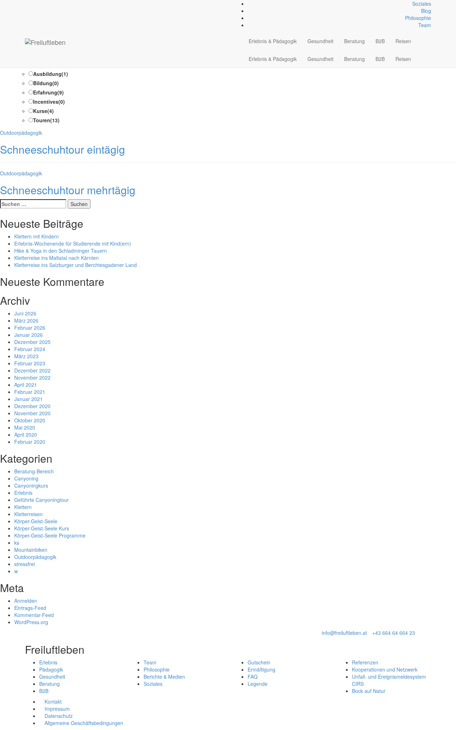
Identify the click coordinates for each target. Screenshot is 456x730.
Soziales (421, 3)
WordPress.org (31, 622)
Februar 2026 (29, 327)
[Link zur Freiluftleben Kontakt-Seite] (27, 3)
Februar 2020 (29, 441)
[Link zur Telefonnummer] (31, 3)
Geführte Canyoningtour (41, 499)
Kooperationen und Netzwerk (385, 669)
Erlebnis (23, 492)
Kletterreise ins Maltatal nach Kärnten (56, 257)
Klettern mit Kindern (36, 236)
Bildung (46, 83)
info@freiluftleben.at (344, 632)
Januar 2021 (28, 398)
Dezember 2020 (32, 406)
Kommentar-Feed (34, 614)
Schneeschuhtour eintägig (62, 149)
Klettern (23, 506)
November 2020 (32, 413)
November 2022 (32, 377)
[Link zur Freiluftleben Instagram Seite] (35, 3)
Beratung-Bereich (34, 471)
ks (16, 542)
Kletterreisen (28, 514)
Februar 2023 (29, 363)
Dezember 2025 (32, 341)
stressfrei (24, 563)
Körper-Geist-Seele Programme (50, 535)
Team (424, 25)
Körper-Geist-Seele (35, 521)
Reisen (403, 41)
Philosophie (418, 17)
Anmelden (25, 600)
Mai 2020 (24, 427)
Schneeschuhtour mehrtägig (67, 189)
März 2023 (26, 356)
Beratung (354, 41)
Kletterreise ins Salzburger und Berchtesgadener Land (75, 264)
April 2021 (25, 384)
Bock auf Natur (368, 690)
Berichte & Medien (164, 676)
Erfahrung (48, 92)
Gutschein (259, 662)
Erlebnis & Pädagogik (273, 41)
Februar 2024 (29, 349)
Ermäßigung (261, 669)
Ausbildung (50, 73)
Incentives (49, 101)
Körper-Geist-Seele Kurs (41, 528)
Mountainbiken (30, 549)
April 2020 (25, 434)
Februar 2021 (29, 391)
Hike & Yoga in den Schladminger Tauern (60, 250)
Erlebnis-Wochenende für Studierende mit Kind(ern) (72, 243)
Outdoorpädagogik (21, 132)
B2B (380, 41)
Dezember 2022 (32, 370)
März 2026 (26, 320)
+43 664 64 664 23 (393, 632)
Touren (46, 120)
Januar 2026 (28, 334)
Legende (258, 683)
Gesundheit (320, 41)
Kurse (43, 110)
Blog (426, 10)
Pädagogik (51, 669)
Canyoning (26, 478)
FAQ (253, 676)
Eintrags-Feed (30, 607)
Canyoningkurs (31, 485)
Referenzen (365, 662)
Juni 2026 (25, 313)
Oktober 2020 (29, 420)
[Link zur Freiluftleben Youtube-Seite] (39, 3)
